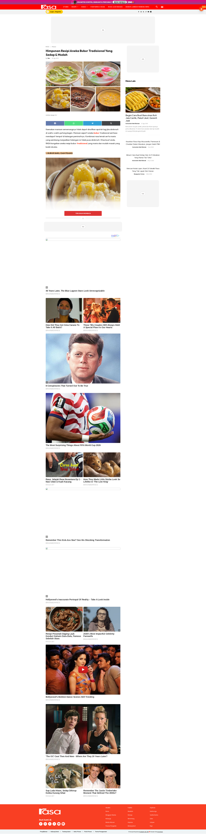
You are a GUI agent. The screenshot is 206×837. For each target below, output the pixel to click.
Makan (54, 46)
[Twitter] (143, 12)
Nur (49, 58)
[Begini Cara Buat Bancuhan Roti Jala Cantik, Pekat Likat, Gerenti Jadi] (143, 100)
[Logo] (48, 7)
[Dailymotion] (151, 12)
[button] (156, 6)
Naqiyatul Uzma (139, 174)
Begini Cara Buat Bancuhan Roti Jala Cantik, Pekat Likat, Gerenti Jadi (141, 118)
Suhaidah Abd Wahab (132, 123)
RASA (47, 46)
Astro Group (160, 831)
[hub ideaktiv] (162, 6)
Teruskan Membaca (83, 213)
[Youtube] (148, 12)
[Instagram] (141, 12)
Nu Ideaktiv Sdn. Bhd (144, 831)
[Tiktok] (146, 12)
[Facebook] (138, 12)
